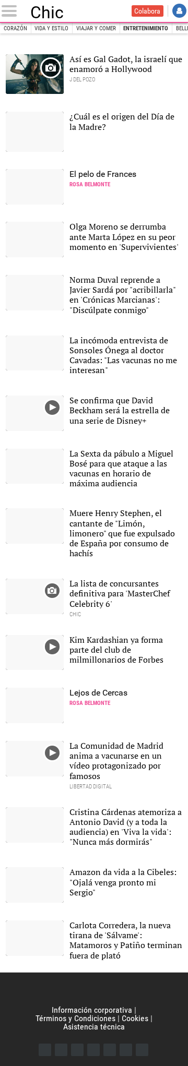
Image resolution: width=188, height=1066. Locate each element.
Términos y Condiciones (75, 1018)
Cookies (135, 1018)
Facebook (45, 1050)
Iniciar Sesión (179, 11)
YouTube (93, 1050)
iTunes (142, 1050)
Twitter (61, 1050)
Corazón (15, 28)
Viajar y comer (96, 28)
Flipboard (109, 1050)
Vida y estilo (51, 28)
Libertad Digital (94, 989)
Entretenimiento (145, 28)
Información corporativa (92, 1010)
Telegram (126, 1050)
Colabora (147, 11)
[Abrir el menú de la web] (11, 11)
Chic (47, 11)
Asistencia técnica (94, 1027)
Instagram (77, 1050)
